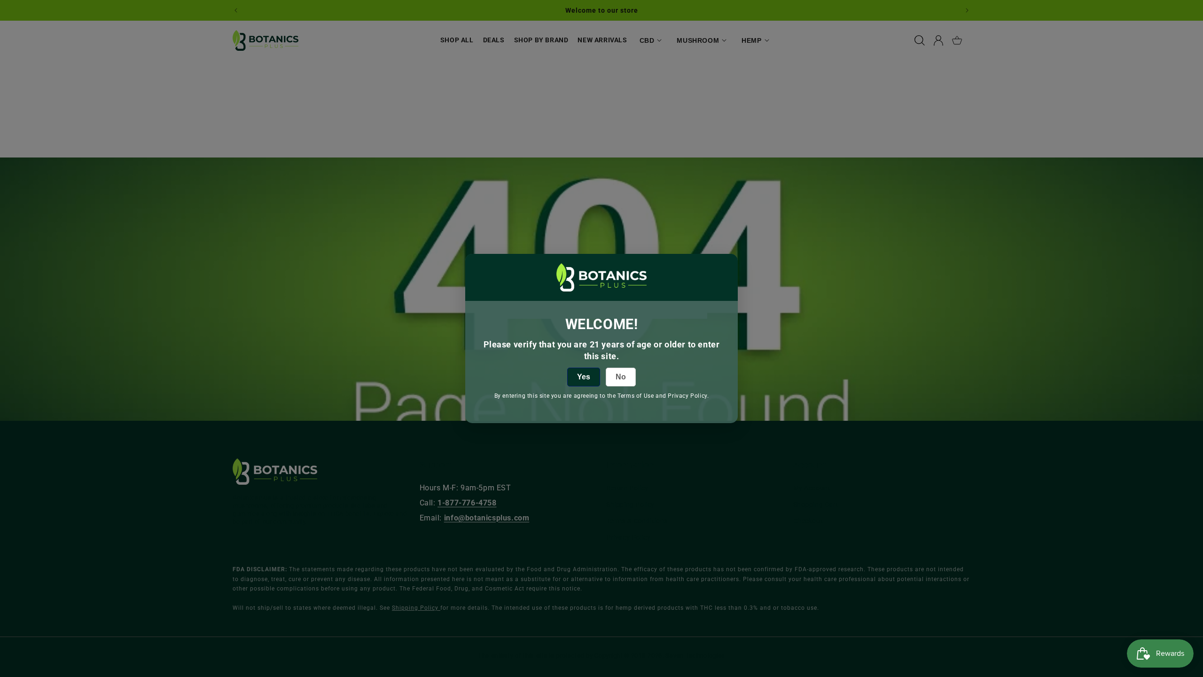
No (621, 377)
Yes (583, 377)
